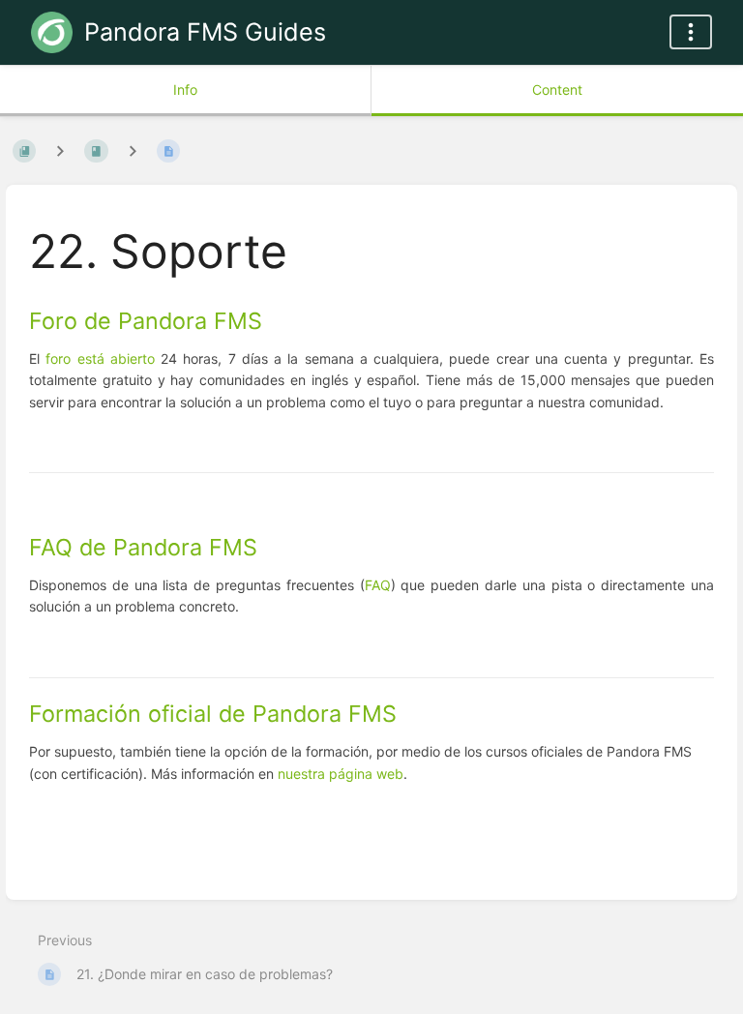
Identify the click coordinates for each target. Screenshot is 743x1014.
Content (557, 89)
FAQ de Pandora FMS (143, 547)
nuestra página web (340, 773)
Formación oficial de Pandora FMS (213, 714)
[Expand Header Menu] (690, 32)
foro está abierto (100, 358)
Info (185, 89)
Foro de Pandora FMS (145, 321)
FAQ (378, 585)
